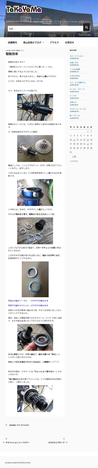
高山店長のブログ (32, 42)
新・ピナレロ (75, 115)
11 (74, 140)
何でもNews (25, 425)
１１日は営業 (75, 69)
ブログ (18, 425)
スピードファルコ (76, 56)
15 (88, 140)
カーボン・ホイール (77, 89)
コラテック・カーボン (78, 109)
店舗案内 (12, 42)
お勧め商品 (12, 425)
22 (88, 144)
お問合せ (69, 42)
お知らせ (73, 102)
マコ (22, 50)
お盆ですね (74, 62)
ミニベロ (73, 96)
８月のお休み (75, 76)
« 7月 (74, 156)
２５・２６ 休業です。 (78, 82)
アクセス (54, 42)
